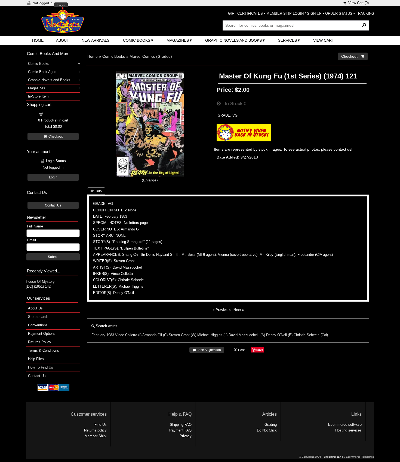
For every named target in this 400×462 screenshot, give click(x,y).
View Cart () (357, 3)
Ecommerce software (345, 425)
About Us (35, 308)
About (62, 40)
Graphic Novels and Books (233, 40)
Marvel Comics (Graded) (151, 56)
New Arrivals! (96, 40)
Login (60, 5)
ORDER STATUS (338, 13)
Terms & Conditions (43, 350)
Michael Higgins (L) (212, 335)
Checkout (55, 136)
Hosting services (348, 430)
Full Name (35, 226)
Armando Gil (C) (155, 335)
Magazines (178, 40)
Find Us (100, 425)
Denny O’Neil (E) (279, 335)
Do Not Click (267, 430)
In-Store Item (38, 96)
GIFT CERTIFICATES (245, 13)
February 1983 (102, 335)
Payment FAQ (180, 430)
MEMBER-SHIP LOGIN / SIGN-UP (294, 13)
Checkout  (352, 56)
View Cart (323, 40)
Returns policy (95, 430)
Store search (38, 317)
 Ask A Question (207, 350)
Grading (270, 425)
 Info (96, 191)
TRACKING (365, 13)
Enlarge (149, 180)
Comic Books (136, 40)
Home (38, 40)
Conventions (38, 325)
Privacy (186, 436)
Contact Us (53, 205)
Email (31, 240)
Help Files (36, 359)
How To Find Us (40, 367)
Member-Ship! (96, 436)
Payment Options (42, 334)
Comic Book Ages (42, 72)
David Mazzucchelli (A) (247, 335)
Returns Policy (39, 342)
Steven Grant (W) (182, 335)
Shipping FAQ (181, 425)
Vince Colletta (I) (128, 335)
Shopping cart (56, 114)
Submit (53, 257)
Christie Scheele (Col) (311, 335)
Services (287, 40)
